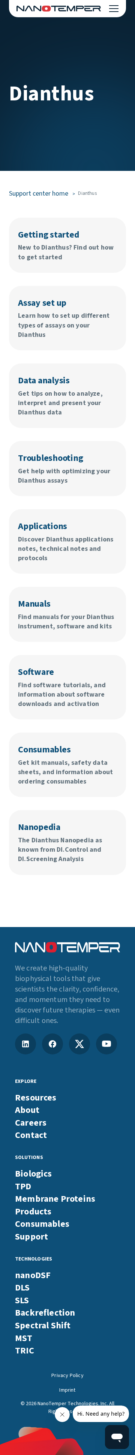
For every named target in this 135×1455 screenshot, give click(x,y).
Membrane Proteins (55, 1199)
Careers (30, 1123)
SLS (22, 1300)
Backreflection (45, 1313)
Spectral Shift (43, 1325)
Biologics (33, 1174)
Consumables (42, 1224)
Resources (36, 1098)
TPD (23, 1186)
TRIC (24, 1350)
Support (31, 1237)
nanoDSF (33, 1275)
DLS (22, 1288)
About (27, 1110)
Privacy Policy (67, 1375)
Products (33, 1211)
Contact (31, 1135)
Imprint (67, 1390)
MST (24, 1338)
